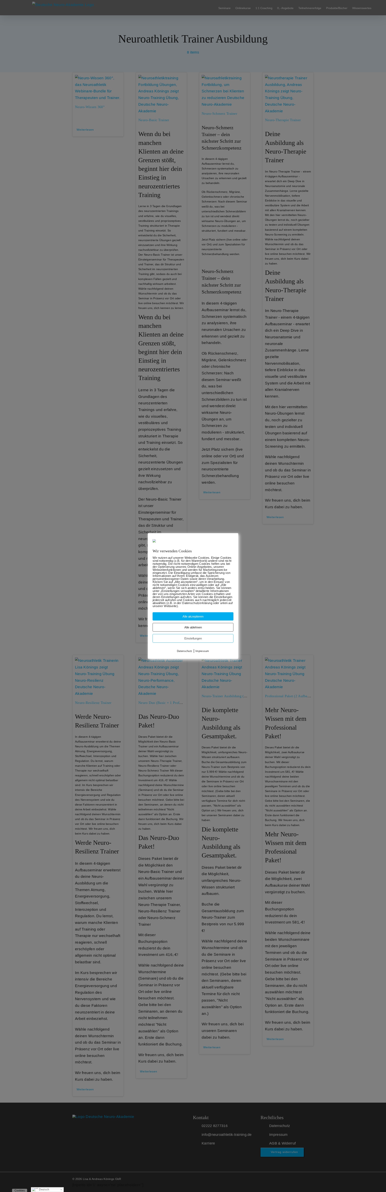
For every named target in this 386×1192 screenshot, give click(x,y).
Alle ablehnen (193, 627)
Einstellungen (193, 638)
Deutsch (43, 1189)
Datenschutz (184, 651)
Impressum (202, 651)
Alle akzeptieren (193, 616)
